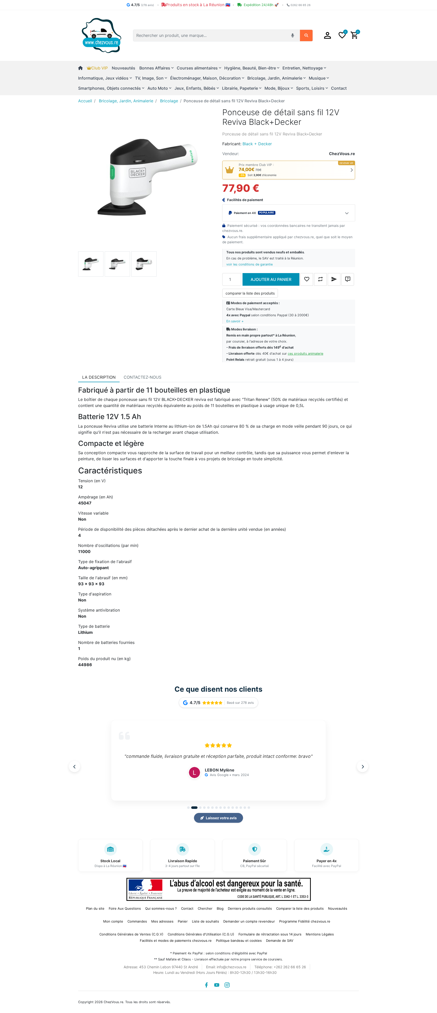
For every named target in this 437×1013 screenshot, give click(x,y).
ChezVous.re (342, 153)
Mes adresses (162, 921)
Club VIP (99, 67)
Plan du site (95, 908)
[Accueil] (82, 68)
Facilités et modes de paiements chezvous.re (176, 940)
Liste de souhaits (205, 921)
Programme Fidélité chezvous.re (304, 921)
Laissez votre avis (221, 818)
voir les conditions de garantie (249, 264)
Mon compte (113, 921)
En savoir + (235, 321)
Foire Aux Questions (125, 908)
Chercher (205, 908)
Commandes (137, 921)
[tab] (99, 377)
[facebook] (206, 985)
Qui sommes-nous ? (161, 908)
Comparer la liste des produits (300, 908)
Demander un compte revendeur (249, 921)
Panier (183, 921)
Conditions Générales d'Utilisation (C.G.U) (201, 934)
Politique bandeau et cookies (239, 940)
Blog (220, 908)
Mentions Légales (320, 934)
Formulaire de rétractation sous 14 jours (269, 934)
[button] (327, 35)
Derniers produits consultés (250, 908)
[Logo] (101, 35)
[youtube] (217, 985)
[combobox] (210, 35)
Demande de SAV (279, 940)
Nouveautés (123, 67)
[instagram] (227, 985)
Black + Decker (257, 143)
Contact (339, 88)
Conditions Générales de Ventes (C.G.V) (131, 934)
